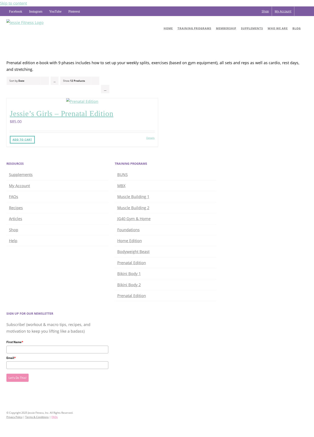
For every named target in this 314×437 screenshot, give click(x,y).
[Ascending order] (54, 80)
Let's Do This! (17, 378)
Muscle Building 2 (133, 207)
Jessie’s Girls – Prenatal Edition (61, 113)
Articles (15, 218)
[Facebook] (7, 396)
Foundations (128, 229)
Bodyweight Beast (133, 251)
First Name (14, 342)
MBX (121, 185)
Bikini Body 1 (129, 273)
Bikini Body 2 (129, 284)
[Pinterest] (25, 396)
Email (11, 358)
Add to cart (22, 139)
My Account (19, 185)
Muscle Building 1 (133, 196)
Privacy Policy (14, 417)
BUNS (122, 174)
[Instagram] (13, 396)
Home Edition (129, 240)
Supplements (21, 174)
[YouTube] (19, 396)
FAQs (13, 196)
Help (13, 240)
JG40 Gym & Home (134, 218)
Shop (13, 229)
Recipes (16, 207)
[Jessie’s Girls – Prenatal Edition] (82, 101)
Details (150, 138)
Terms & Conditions (37, 417)
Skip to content (13, 3)
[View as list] (105, 89)
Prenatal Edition (131, 262)
